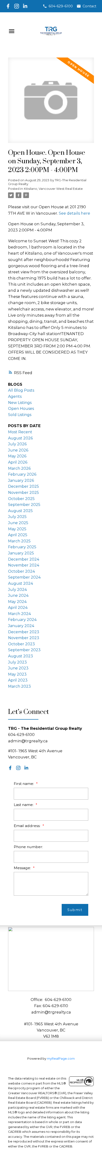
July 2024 (17, 589)
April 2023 (18, 680)
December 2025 (23, 486)
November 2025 (23, 492)
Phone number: (28, 847)
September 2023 (24, 650)
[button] (58, 6)
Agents (15, 396)
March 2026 (19, 468)
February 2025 (22, 547)
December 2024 (23, 559)
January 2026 (21, 480)
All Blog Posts (21, 390)
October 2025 (21, 498)
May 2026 (17, 456)
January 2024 (21, 626)
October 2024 (21, 571)
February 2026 (22, 474)
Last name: (24, 804)
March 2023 (19, 686)
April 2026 (17, 462)
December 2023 (23, 632)
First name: (24, 783)
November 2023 (23, 638)
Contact (89, 6)
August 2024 (20, 583)
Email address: (27, 825)
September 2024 (24, 577)
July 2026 (17, 444)
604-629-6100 (61, 6)
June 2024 (18, 595)
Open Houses (21, 408)
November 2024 (23, 565)
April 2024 (18, 607)
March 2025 (19, 541)
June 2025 (18, 523)
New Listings (20, 402)
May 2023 (17, 674)
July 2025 (17, 516)
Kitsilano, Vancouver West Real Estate (53, 188)
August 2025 (20, 511)
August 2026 (20, 438)
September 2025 (24, 504)
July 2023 (17, 662)
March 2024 (19, 613)
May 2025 (17, 529)
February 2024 (22, 619)
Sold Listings (19, 414)
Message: (23, 868)
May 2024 (17, 601)
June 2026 (18, 450)
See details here (74, 213)
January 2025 (21, 553)
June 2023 (18, 668)
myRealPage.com (61, 1058)
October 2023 (21, 644)
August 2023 (20, 656)
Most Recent (20, 432)
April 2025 (17, 535)
